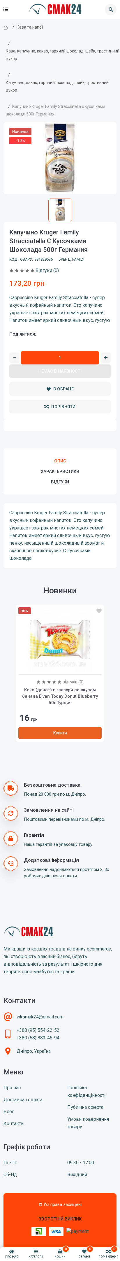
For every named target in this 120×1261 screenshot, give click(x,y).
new (25, 610)
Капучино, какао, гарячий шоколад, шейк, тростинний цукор (57, 86)
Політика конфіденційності (86, 1091)
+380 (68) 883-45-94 (38, 1038)
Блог (8, 1111)
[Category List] (5, 9)
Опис (60, 461)
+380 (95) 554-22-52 (38, 1030)
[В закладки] (99, 611)
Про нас (12, 1087)
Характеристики (60, 471)
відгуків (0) (73, 682)
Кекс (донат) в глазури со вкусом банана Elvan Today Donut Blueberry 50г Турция (60, 696)
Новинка (20, 131)
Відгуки (60, 482)
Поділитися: (22, 334)
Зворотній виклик (60, 1219)
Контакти (13, 1123)
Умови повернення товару (88, 1123)
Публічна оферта (85, 1107)
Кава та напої (30, 27)
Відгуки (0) (47, 270)
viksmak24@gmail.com (40, 1017)
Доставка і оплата (23, 1099)
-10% (20, 140)
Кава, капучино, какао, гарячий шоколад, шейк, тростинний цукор (62, 55)
